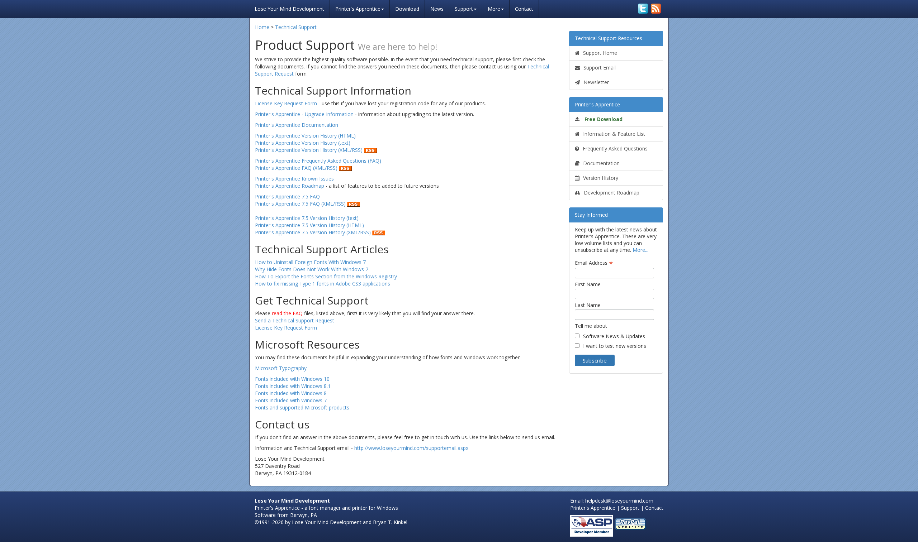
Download (407, 8)
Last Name (588, 305)
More (494, 8)
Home (262, 27)
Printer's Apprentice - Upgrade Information (304, 114)
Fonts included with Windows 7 (291, 400)
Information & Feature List (614, 133)
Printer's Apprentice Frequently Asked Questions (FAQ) (318, 160)
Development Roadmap (611, 192)
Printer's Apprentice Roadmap (289, 185)
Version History (600, 177)
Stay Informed (591, 214)
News (437, 8)
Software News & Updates (614, 336)
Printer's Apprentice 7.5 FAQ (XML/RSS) (301, 203)
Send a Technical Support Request (294, 320)
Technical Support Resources (608, 38)
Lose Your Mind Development (289, 8)
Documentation (601, 163)
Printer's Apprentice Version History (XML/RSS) (309, 150)
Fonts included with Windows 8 (291, 393)
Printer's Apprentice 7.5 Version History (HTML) (309, 225)
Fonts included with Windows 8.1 (293, 386)
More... (640, 249)
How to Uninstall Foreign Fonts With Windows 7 (310, 262)
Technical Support (296, 27)
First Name (588, 284)
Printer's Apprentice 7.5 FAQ (287, 196)
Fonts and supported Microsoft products (302, 407)
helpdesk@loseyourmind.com (619, 500)
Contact (524, 8)
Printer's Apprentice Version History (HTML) (305, 135)
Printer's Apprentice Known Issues (294, 178)
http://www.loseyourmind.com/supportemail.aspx (411, 448)
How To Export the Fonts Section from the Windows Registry (326, 276)
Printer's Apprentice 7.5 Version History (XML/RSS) (313, 232)
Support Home (600, 52)
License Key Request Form (286, 103)
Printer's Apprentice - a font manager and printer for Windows (326, 507)
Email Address (594, 263)
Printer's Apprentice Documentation (296, 124)
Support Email (599, 67)
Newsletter (596, 82)
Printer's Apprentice (357, 8)
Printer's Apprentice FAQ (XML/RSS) (297, 167)
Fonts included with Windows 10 (292, 378)
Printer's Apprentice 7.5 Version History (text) (307, 218)
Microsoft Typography (281, 368)
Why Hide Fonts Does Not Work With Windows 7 (311, 269)
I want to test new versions (614, 345)
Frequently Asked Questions (615, 148)
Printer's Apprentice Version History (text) (302, 142)
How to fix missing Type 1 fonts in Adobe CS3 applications (322, 283)
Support (464, 8)
